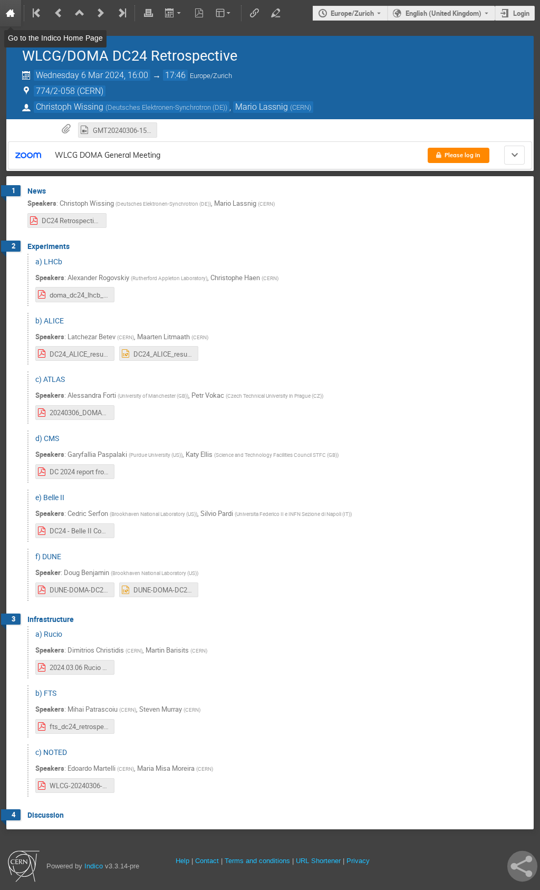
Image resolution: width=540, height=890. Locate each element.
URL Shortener (318, 860)
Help (182, 860)
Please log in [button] (462, 155)
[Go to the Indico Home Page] (10, 13)
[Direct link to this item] (53, 191)
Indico (93, 866)
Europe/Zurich (352, 13)
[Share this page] (522, 866)
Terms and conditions (257, 860)
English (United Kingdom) (443, 13)
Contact (207, 860)
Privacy (358, 860)
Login (521, 13)
